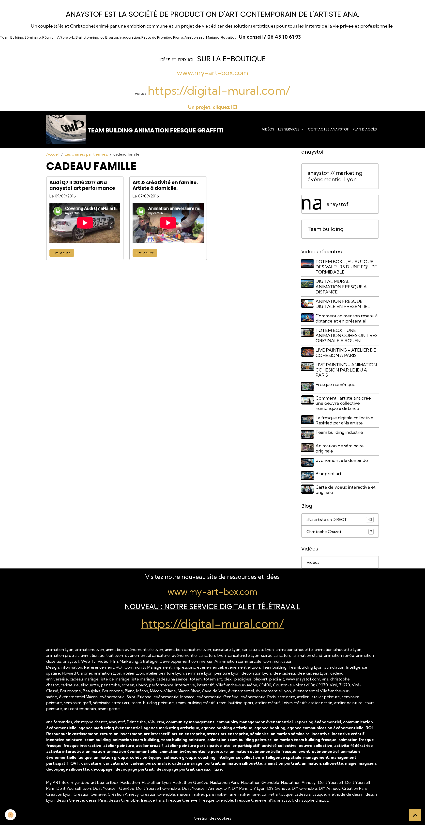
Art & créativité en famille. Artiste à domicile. (165, 185)
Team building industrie (339, 432)
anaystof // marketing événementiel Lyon (334, 176)
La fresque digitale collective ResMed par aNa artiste (344, 420)
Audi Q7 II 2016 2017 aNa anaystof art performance (82, 185)
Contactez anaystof (328, 129)
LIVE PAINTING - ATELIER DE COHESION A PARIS (346, 352)
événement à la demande (342, 460)
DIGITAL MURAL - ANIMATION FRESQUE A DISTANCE (341, 286)
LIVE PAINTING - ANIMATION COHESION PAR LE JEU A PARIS (346, 370)
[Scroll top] (415, 815)
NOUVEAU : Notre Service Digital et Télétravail (212, 606)
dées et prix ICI (176, 60)
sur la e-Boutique (231, 58)
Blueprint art (328, 473)
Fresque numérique (335, 384)
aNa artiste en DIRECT (339, 519)
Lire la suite (62, 253)
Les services (289, 129)
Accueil (52, 154)
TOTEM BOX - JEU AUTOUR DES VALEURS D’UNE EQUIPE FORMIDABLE (346, 267)
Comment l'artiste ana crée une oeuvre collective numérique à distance (343, 403)
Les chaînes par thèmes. (86, 154)
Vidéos (268, 129)
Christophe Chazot (339, 531)
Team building (325, 229)
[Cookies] (10, 814)
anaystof (338, 204)
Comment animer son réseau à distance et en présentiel (347, 318)
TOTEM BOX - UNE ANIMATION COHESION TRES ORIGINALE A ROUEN (347, 335)
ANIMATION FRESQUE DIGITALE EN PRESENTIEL (343, 304)
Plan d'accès (365, 129)
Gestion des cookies (212, 818)
